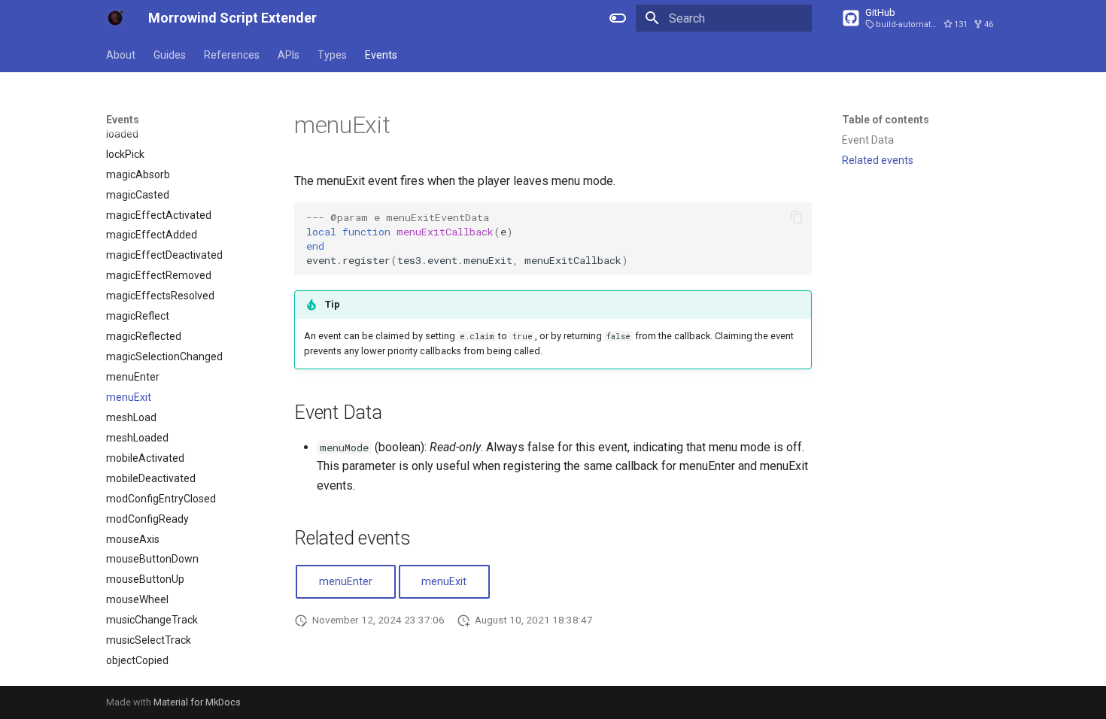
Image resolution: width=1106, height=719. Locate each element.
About (120, 55)
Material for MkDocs (197, 702)
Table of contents (885, 120)
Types (332, 55)
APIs (288, 55)
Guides (169, 55)
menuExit (443, 581)
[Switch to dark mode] (618, 18)
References (232, 55)
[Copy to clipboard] (797, 217)
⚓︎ (408, 125)
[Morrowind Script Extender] (115, 18)
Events (381, 55)
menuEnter (345, 581)
